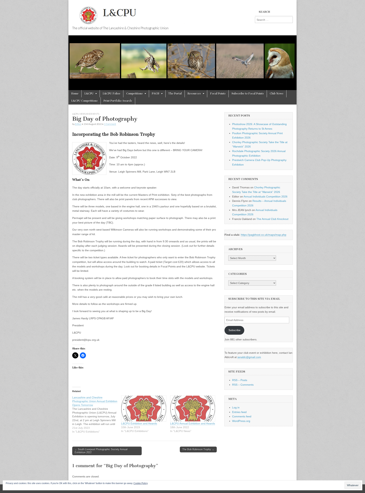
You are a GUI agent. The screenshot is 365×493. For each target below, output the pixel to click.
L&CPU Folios (111, 93)
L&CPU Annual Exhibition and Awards (192, 423)
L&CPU (89, 93)
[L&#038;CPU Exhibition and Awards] (143, 408)
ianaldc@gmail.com (249, 357)
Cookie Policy (140, 483)
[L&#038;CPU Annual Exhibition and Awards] (192, 408)
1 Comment (110, 124)
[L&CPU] (138, 13)
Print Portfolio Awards (118, 100)
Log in (236, 407)
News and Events (89, 114)
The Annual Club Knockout (272, 218)
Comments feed (241, 416)
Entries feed (239, 412)
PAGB (155, 93)
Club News (276, 93)
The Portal (175, 93)
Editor (78, 124)
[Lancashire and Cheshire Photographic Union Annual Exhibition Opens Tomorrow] (96, 415)
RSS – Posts (239, 380)
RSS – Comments (243, 384)
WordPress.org (241, 420)
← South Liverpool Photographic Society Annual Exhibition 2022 (101, 451)
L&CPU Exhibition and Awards (139, 423)
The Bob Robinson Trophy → (198, 449)
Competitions (134, 93)
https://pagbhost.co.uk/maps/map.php (263, 234)
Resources (194, 93)
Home (75, 93)
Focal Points (218, 93)
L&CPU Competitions (84, 100)
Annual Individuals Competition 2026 (265, 196)
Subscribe (234, 330)
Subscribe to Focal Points (248, 93)
